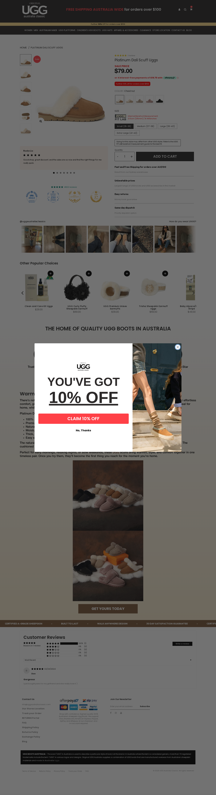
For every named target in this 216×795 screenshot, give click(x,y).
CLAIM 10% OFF (83, 418)
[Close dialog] (177, 347)
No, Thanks (83, 430)
